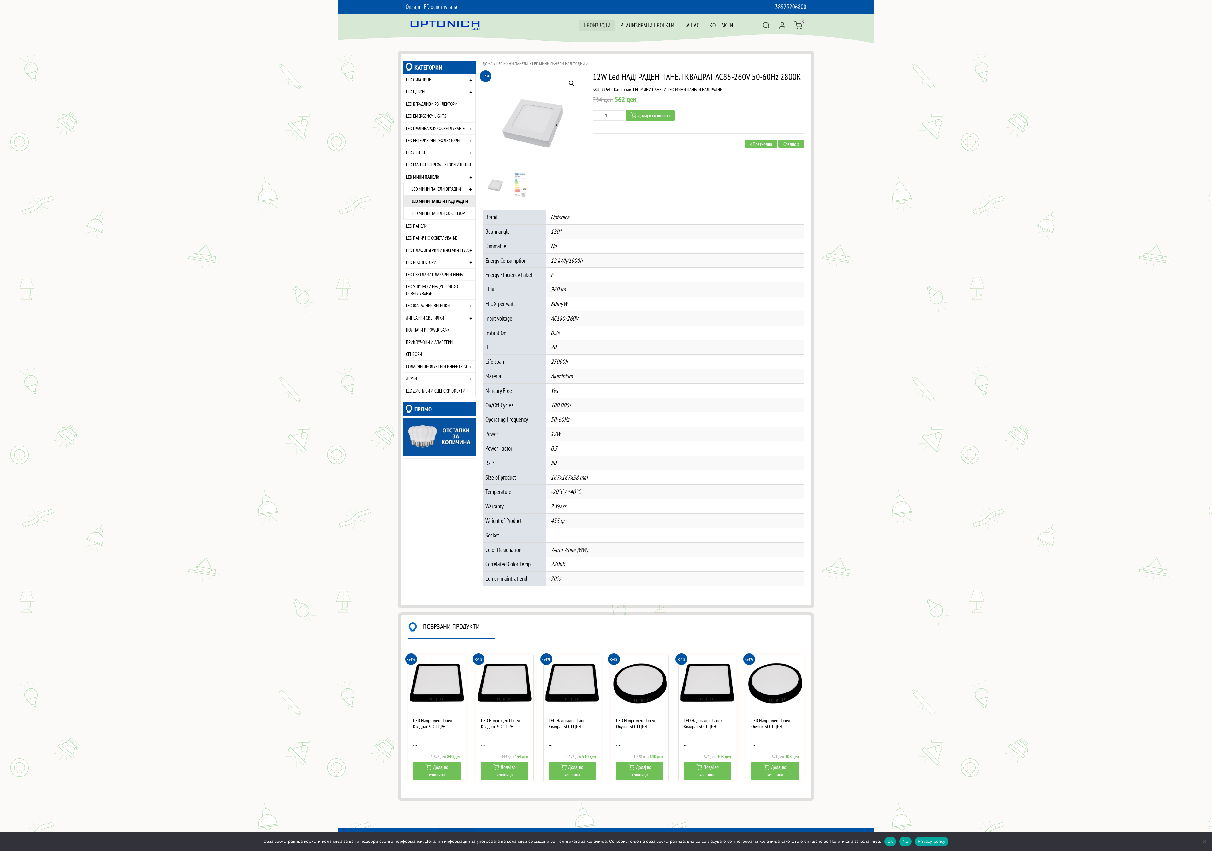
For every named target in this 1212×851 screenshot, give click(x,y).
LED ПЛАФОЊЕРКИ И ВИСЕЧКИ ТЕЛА (437, 250)
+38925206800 (789, 6)
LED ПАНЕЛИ (416, 226)
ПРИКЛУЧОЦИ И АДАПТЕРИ (429, 342)
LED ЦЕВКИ (415, 91)
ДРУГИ (411, 378)
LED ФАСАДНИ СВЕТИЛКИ (428, 305)
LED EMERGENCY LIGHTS (426, 116)
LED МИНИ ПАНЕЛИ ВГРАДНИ (436, 189)
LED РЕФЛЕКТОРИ (421, 262)
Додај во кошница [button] (438, 771)
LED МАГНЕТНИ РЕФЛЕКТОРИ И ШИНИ (438, 164)
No (905, 841)
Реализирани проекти (647, 25)
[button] (571, 83)
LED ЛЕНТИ (415, 152)
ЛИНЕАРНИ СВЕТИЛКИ (425, 318)
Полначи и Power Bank (427, 330)
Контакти (721, 25)
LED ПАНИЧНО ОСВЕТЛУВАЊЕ (431, 238)
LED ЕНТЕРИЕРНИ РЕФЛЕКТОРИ (433, 140)
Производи (597, 25)
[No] (1204, 841)
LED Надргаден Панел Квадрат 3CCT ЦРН (432, 723)
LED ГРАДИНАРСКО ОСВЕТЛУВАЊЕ (435, 128)
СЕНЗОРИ (414, 354)
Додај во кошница (654, 115)
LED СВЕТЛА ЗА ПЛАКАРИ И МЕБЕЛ (435, 274)
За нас (691, 25)
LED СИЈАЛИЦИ (418, 79)
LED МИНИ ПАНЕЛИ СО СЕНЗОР (438, 213)
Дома (488, 64)
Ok (890, 841)
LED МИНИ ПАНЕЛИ (422, 177)
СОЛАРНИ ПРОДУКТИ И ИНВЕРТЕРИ (436, 366)
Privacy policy (932, 841)
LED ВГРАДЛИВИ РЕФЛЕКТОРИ (431, 104)
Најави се (782, 25)
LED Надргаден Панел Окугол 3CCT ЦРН (635, 723)
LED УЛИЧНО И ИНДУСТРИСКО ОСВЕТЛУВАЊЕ (432, 290)
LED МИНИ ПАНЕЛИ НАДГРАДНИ (440, 201)
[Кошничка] (798, 25)
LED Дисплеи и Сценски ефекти (435, 390)
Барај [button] (766, 25)
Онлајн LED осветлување (432, 6)
